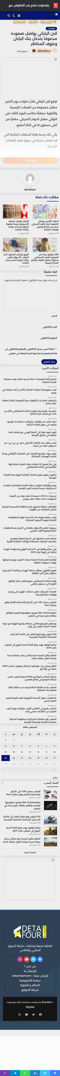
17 (54, 758)
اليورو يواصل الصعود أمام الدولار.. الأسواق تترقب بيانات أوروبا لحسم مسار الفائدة (16, 258)
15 (14, 752)
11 (46, 752)
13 (30, 752)
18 (46, 758)
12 (38, 752)
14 (22, 752)
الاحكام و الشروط (30, 985)
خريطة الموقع (30, 990)
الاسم (54, 316)
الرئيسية (47, 22)
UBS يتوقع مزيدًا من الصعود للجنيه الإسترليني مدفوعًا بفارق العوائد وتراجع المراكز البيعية (45, 258)
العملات (20, 22)
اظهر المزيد (31, 160)
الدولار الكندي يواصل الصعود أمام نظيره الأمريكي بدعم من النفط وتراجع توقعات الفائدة (45, 225)
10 (54, 752)
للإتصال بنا (30, 971)
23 (6, 758)
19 (38, 758)
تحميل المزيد (30, 852)
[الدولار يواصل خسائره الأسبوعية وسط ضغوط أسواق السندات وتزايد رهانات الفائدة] (15, 211)
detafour (44, 51)
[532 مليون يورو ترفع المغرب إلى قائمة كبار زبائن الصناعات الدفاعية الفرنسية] (51, 819)
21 (22, 758)
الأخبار (33, 22)
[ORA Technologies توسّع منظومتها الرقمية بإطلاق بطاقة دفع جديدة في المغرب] (51, 805)
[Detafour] (52, 15)
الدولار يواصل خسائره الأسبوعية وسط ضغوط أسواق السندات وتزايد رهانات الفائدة (17, 225)
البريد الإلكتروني (50, 327)
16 (6, 752)
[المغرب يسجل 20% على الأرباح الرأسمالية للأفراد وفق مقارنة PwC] (51, 794)
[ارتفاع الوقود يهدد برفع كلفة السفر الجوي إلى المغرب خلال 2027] (51, 830)
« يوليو (56, 777)
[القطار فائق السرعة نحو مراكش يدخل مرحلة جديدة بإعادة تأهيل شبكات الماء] (51, 841)
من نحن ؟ (30, 966)
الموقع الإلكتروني (48, 338)
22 (14, 758)
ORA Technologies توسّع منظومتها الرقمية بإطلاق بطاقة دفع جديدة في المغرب (22, 805)
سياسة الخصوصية (30, 980)
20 (30, 758)
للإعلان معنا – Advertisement (30, 975)
